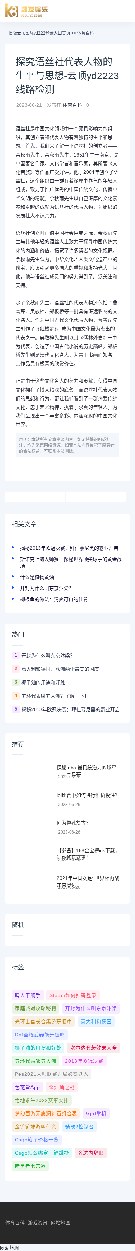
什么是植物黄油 (37, 577)
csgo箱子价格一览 (37, 1139)
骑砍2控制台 (79, 1126)
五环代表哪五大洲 (35, 1061)
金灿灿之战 (62, 1087)
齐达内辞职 (91, 1153)
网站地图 (60, 1222)
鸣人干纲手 (28, 995)
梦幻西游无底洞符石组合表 (46, 1113)
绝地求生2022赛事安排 (42, 1100)
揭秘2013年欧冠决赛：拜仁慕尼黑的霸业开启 (69, 548)
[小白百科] (26, 11)
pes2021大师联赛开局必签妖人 (52, 1074)
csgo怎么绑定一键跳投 (42, 1153)
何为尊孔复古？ (74, 823)
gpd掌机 (96, 1113)
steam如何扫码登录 (73, 995)
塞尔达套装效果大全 (93, 1048)
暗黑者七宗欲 (30, 1166)
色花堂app (27, 1087)
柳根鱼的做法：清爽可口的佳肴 (54, 599)
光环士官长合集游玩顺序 (43, 1021)
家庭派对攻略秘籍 (35, 1008)
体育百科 (85, 33)
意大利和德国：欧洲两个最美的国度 (60, 669)
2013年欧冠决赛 (84, 1061)
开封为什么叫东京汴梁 (91, 1008)
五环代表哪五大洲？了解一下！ (55, 696)
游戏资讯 (37, 1222)
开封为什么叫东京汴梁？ (46, 588)
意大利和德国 (96, 1021)
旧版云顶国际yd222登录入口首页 (39, 33)
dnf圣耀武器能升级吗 (40, 1034)
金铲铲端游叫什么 (35, 1126)
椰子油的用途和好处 (43, 682)
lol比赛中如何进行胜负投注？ (88, 795)
